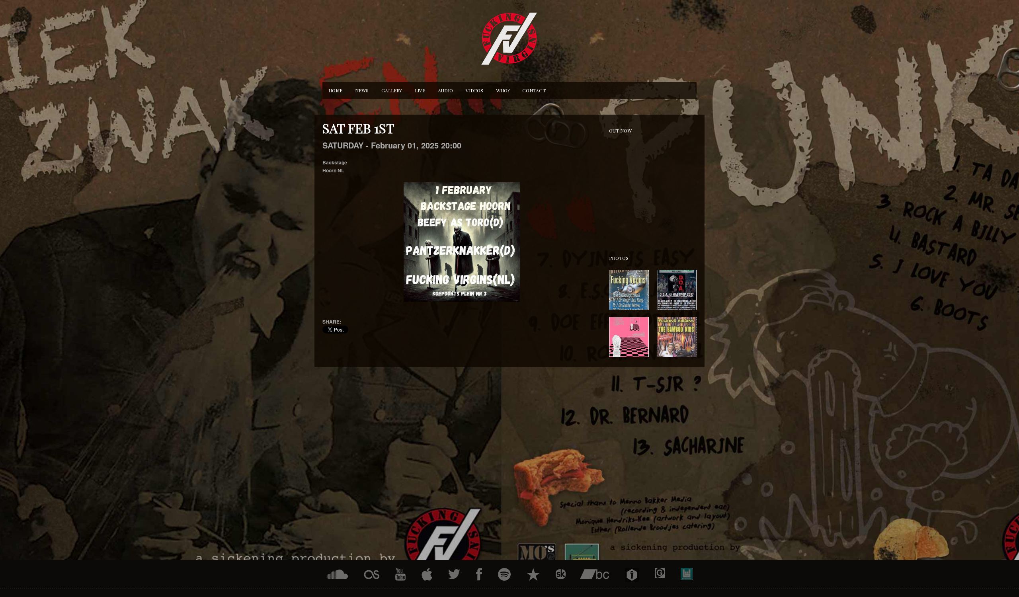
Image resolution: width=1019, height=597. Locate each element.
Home (335, 90)
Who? (503, 90)
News (362, 90)
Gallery (391, 90)
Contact (534, 90)
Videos (474, 90)
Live (420, 90)
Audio (445, 90)
